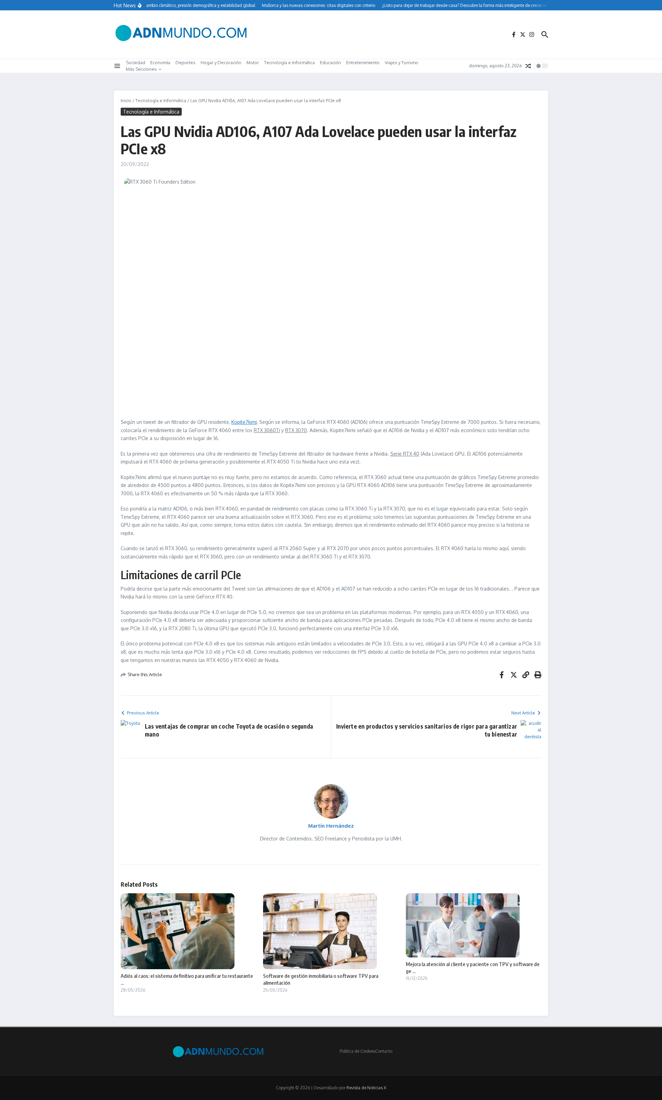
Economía (160, 62)
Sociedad (135, 62)
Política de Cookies (357, 1051)
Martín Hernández (331, 825)
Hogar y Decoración (221, 62)
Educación (330, 62)
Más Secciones (141, 69)
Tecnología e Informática (289, 62)
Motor (253, 62)
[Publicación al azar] (528, 66)
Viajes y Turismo (401, 62)
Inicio (126, 100)
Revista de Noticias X (366, 1087)
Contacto (383, 1051)
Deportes (185, 62)
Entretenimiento (363, 62)
